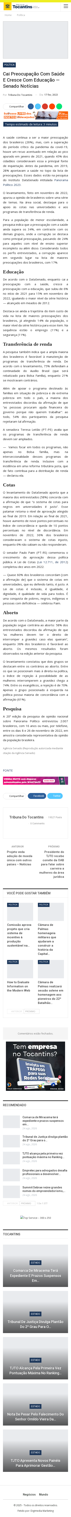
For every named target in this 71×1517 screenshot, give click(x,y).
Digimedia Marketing (42, 1510)
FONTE (8, 770)
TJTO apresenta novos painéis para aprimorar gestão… (35, 1463)
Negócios (29, 1494)
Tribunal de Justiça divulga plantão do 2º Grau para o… (35, 1324)
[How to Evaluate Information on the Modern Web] (20, 969)
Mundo (43, 1494)
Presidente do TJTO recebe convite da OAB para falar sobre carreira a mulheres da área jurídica (51, 864)
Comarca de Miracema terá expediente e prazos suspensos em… (43, 1121)
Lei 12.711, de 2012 (52, 562)
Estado (35, 1262)
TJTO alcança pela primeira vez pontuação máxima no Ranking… (35, 1370)
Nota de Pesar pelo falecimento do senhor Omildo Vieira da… (35, 1416)
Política (9, 64)
